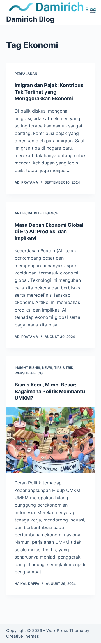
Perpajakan (26, 74)
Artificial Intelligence (36, 213)
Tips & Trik (63, 367)
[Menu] (92, 12)
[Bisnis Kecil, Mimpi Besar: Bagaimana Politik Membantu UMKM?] (50, 440)
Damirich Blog (30, 19)
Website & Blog (29, 373)
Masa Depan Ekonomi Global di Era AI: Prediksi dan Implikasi (49, 231)
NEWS (47, 367)
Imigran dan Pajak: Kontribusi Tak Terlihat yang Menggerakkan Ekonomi (50, 91)
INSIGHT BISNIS (27, 367)
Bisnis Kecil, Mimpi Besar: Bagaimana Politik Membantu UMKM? (50, 391)
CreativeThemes (22, 636)
